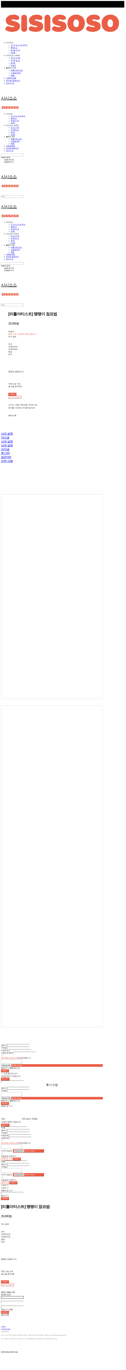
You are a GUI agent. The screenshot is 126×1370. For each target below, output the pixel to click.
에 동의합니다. (16, 1058)
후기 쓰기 (5, 1079)
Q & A (13, 65)
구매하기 (5, 1198)
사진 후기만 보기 (11, 1073)
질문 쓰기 (5, 1125)
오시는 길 (10, 83)
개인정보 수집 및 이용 (10, 1058)
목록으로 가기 (6, 1159)
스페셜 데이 (16, 73)
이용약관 (3, 1326)
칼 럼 (13, 63)
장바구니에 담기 (7, 1285)
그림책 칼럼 (11, 78)
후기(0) (5, 453)
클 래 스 (14, 48)
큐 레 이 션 (15, 50)
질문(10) (6, 457)
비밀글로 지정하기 (8, 1156)
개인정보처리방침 (5, 1329)
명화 (13, 75)
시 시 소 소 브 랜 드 (19, 45)
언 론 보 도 (15, 60)
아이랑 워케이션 (13, 81)
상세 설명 (7, 441)
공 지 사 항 (15, 58)
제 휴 (13, 53)
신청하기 (5, 1312)
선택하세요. (13, 347)
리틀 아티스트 (17, 70)
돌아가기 (5, 1183)
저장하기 (5, 1071)
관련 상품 (7, 461)
